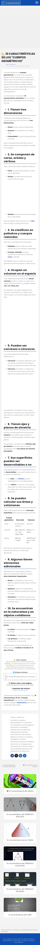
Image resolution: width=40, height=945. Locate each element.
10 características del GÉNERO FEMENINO (9, 765)
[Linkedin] (24, 755)
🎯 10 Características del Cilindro (30, 765)
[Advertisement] (20, 28)
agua (33, 629)
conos (10, 257)
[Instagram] (20, 755)
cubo (32, 221)
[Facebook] (12, 755)
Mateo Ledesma (11, 64)
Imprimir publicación (20, 690)
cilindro (21, 479)
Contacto (25, 940)
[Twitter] (16, 755)
